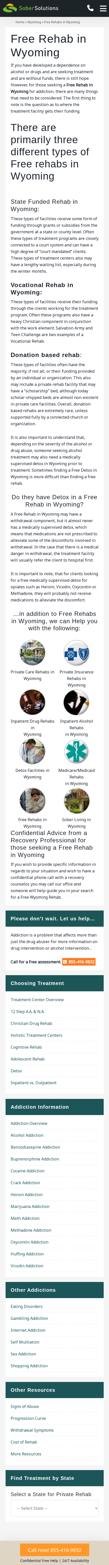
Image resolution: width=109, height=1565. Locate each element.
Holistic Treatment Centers (36, 1035)
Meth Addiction (25, 1218)
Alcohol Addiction (27, 1135)
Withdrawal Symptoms (32, 1430)
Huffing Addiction (27, 1254)
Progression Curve (28, 1418)
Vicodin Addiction (27, 1266)
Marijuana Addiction (30, 1206)
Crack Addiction (25, 1182)
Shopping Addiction (29, 1366)
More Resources (26, 1454)
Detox (16, 1071)
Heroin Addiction (27, 1194)
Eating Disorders (27, 1306)
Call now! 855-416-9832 (54, 1550)
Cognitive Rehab (26, 1047)
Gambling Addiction (29, 1318)
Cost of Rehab (24, 1442)
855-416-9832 (81, 962)
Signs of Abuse (25, 1406)
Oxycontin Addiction (29, 1242)
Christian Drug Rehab (31, 1023)
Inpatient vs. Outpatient (34, 1083)
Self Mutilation (25, 1342)
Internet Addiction (28, 1330)
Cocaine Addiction (27, 1171)
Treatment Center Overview (37, 999)
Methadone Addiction (31, 1230)
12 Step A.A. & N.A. (28, 1011)
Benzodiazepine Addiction (35, 1147)
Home (20, 22)
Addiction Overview (29, 1123)
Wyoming (34, 22)
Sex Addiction (23, 1354)
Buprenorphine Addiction (35, 1159)
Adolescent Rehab (28, 1059)
